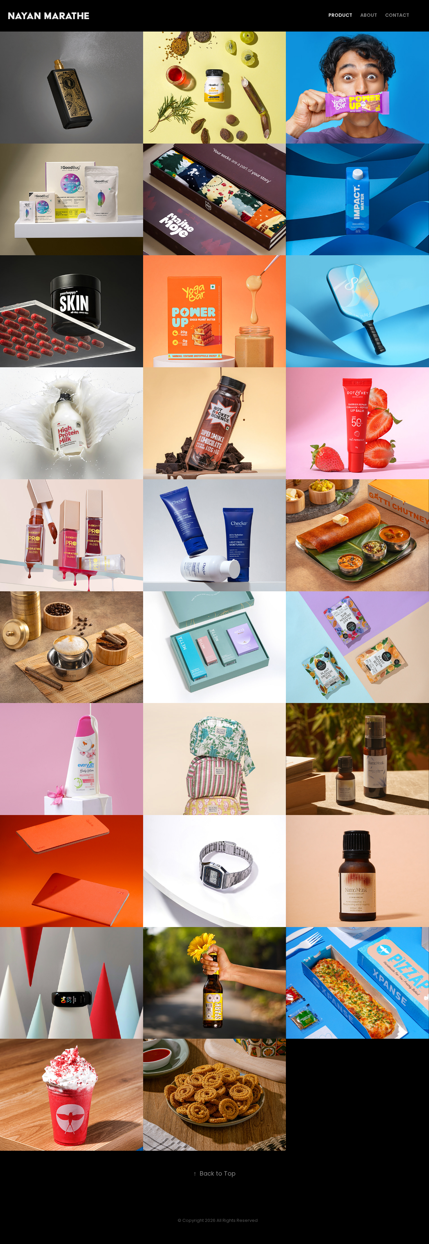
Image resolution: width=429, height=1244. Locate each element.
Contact (397, 15)
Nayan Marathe (89, 15)
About (368, 15)
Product (340, 15)
